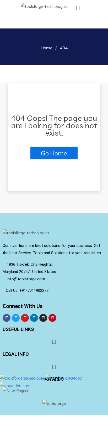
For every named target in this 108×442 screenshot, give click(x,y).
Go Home (54, 153)
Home (46, 47)
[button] (78, 8)
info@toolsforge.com (25, 279)
